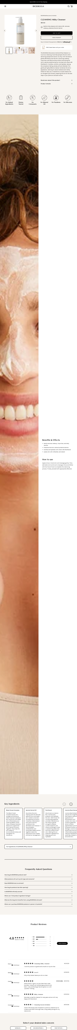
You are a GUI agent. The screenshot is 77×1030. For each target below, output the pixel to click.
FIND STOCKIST (56, 37)
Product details (46, 83)
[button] (68, 6)
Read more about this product (50, 80)
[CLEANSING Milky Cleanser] (9, 50)
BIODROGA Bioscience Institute (48, 15)
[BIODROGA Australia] (38, 6)
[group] (38, 2)
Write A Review (62, 943)
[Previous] (4, 30)
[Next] (36, 30)
